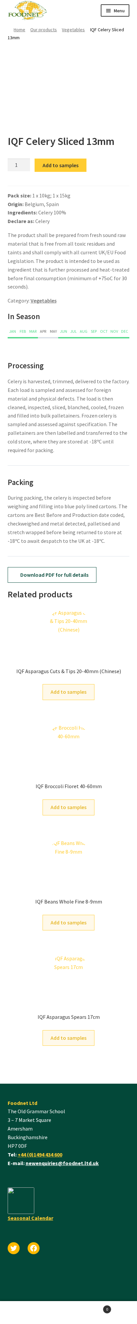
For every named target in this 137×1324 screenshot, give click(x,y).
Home (19, 30)
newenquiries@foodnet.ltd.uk (62, 1163)
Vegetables (73, 30)
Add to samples (60, 165)
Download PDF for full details (53, 574)
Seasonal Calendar (30, 1218)
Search (34, 1312)
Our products (43, 30)
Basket (88, 1307)
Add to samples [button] (68, 691)
